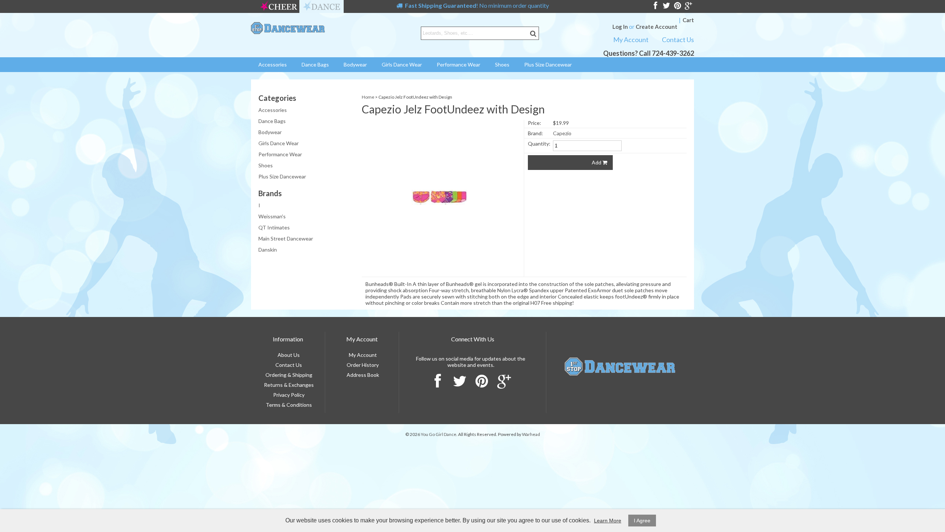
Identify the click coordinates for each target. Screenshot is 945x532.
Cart (688, 20)
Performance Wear (458, 64)
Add (597, 162)
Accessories (272, 64)
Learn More (607, 521)
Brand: (535, 133)
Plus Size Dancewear (548, 64)
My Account (631, 39)
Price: (534, 123)
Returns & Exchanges (289, 385)
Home (368, 97)
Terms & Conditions (289, 405)
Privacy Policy (289, 395)
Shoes (502, 64)
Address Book (363, 375)
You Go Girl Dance (438, 434)
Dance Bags (315, 64)
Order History (363, 365)
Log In (620, 26)
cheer (279, 6)
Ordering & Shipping (288, 375)
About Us (289, 355)
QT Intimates (274, 222)
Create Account (656, 26)
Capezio (562, 133)
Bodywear (355, 64)
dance (321, 6)
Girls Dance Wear (402, 64)
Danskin (267, 244)
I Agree (642, 521)
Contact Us (678, 39)
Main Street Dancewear (285, 233)
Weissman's (272, 211)
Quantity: (539, 143)
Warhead (531, 434)
